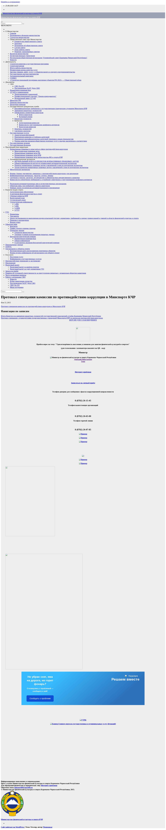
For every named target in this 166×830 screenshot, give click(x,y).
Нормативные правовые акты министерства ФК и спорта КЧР (38, 157)
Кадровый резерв (25, 117)
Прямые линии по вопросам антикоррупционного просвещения (35, 188)
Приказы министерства (19, 102)
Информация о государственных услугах (26, 259)
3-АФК (17, 208)
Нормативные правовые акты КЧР (27, 155)
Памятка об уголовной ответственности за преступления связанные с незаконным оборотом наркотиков (45, 273)
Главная (13, 33)
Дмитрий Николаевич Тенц (83, 360)
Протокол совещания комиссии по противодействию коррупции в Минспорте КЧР (33, 306)
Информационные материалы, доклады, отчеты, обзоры (31, 176)
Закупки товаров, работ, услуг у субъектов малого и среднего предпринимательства (42, 72)
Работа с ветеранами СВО (15, 277)
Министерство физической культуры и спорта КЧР (20, 17)
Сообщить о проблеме (40, 698)
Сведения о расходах (22, 131)
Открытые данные (17, 230)
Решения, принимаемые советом (27, 52)
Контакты (14, 226)
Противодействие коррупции (16, 147)
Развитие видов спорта (14, 190)
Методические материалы (20, 169)
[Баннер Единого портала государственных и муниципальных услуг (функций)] (83, 724)
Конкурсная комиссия (27, 127)
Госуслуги (9, 255)
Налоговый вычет (12, 265)
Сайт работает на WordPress (13, 827)
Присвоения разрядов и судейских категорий (31, 137)
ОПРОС (8, 247)
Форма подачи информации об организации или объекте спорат (35, 253)
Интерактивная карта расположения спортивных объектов (32, 251)
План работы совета (22, 50)
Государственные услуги (19, 133)
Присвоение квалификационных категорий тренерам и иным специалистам (43, 139)
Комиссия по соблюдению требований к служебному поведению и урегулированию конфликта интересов (51, 180)
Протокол (18, 43)
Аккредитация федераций (24, 135)
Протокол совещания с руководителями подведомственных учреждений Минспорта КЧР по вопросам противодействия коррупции (52, 318)
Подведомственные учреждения (22, 56)
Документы (9, 82)
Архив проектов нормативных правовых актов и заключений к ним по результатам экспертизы (51, 167)
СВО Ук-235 (19, 86)
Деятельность (10, 62)
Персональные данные (14, 245)
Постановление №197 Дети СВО (27, 88)
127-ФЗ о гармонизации (19, 92)
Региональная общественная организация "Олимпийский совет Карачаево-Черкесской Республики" (48, 58)
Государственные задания (20, 143)
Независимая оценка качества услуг (24, 70)
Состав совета (19, 48)
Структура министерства (19, 37)
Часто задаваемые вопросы (15, 275)
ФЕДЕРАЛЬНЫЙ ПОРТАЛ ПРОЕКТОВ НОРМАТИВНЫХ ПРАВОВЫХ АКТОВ (46, 161)
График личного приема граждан (22, 228)
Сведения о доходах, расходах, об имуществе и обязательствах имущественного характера (45, 178)
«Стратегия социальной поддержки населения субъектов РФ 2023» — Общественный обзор (45, 80)
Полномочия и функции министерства (25, 35)
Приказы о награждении (19, 220)
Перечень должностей (23, 129)
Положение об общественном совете (28, 46)
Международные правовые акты (27, 151)
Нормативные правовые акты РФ (27, 153)
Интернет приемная (49, 785)
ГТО (7, 212)
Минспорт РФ (15, 100)
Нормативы (14, 214)
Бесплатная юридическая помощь (23, 236)
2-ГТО (16, 210)
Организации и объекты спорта (17, 249)
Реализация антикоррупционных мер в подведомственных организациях (38, 184)
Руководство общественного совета (28, 41)
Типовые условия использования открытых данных (34, 234)
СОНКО (13, 78)
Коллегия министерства (19, 54)
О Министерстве (11, 31)
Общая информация (22, 241)
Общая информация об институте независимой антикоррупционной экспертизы (45, 163)
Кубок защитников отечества (21, 281)
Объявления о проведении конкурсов (28, 113)
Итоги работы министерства (21, 68)
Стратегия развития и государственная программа (29, 64)
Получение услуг (16, 257)
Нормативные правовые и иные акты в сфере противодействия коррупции (39, 149)
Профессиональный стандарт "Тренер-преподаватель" (35, 96)
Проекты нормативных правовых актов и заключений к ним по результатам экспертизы (48, 165)
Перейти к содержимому (10, 2)
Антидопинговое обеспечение (21, 192)
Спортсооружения (17, 66)
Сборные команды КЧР (19, 196)
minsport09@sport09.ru (23, 787)
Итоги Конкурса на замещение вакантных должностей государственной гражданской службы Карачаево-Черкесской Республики (51, 316)
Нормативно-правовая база (20, 90)
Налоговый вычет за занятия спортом (24, 267)
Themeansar (47, 827)
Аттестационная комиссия (29, 123)
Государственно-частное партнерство (24, 74)
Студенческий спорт (18, 200)
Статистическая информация (21, 202)
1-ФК (16, 204)
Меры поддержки (16, 287)
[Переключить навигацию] (2, 21)
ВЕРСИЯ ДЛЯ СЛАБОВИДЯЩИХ (83, 320)
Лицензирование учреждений (25, 94)
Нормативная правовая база (25, 239)
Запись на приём (11, 271)
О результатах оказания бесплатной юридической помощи (36, 243)
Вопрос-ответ (15, 222)
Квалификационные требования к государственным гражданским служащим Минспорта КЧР (50, 108)
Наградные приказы (18, 104)
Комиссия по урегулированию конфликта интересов (39, 125)
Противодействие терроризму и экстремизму (22, 261)
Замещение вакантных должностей (28, 111)
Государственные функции (20, 145)
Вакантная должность (22, 119)
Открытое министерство (23, 232)
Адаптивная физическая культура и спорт (26, 194)
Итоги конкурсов (25, 115)
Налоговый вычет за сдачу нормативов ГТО (27, 269)
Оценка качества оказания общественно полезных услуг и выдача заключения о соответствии (50, 141)
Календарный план (17, 198)
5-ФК (16, 206)
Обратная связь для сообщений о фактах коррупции (30, 186)
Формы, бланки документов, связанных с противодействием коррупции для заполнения (44, 174)
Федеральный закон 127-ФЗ (25, 98)
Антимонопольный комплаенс (22, 76)
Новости (13, 60)
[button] (6, 25)
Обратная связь (11, 224)
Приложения (10, 263)
